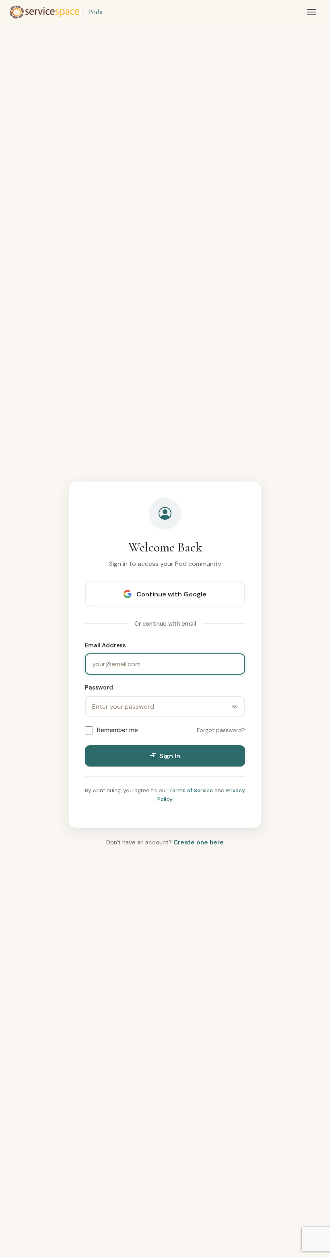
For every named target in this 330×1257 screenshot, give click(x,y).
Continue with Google (171, 594)
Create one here (198, 842)
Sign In (169, 756)
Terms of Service (191, 790)
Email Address (105, 645)
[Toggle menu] (311, 12)
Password (99, 687)
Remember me (117, 730)
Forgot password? (221, 730)
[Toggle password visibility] (234, 706)
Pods (95, 11)
